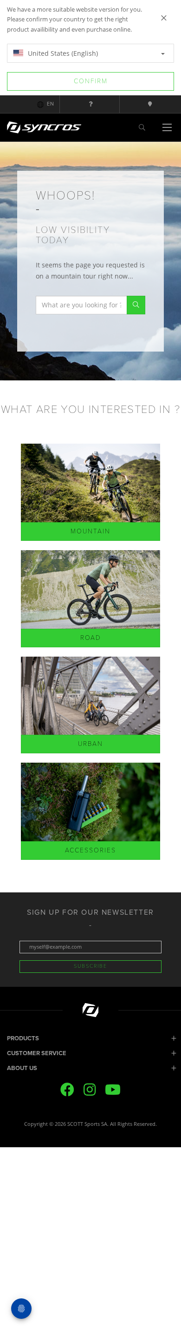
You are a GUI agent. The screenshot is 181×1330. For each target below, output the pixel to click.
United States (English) (62, 53)
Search (136, 305)
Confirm (91, 81)
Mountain (90, 531)
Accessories (90, 850)
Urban (90, 744)
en (50, 104)
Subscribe (90, 966)
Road (90, 638)
